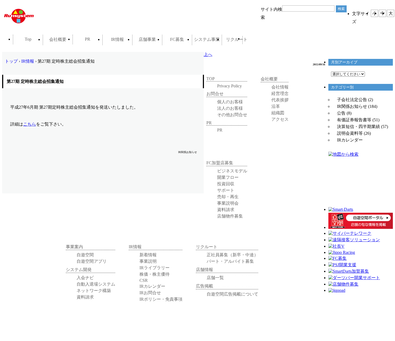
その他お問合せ (232, 114)
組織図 (277, 113)
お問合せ (257, 40)
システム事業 (207, 39)
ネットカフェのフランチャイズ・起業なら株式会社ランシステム (39, 16)
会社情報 (280, 87)
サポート (225, 190)
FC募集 (177, 39)
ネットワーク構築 (94, 290)
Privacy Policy (229, 86)
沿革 (275, 106)
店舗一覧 (215, 277)
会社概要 (57, 39)
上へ (208, 54)
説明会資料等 (350, 133)
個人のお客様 (230, 102)
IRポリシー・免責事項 (160, 299)
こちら (29, 124)
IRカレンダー (350, 140)
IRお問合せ (150, 292)
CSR (143, 280)
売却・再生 (228, 196)
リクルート (236, 39)
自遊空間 (85, 255)
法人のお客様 (230, 108)
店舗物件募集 (230, 216)
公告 (341, 113)
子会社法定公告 (352, 99)
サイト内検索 (271, 10)
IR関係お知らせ (352, 106)
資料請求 (225, 209)
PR (87, 39)
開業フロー (228, 177)
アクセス (280, 119)
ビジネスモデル (232, 171)
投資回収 (225, 184)
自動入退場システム (96, 284)
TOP (210, 78)
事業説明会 (228, 203)
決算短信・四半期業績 (358, 126)
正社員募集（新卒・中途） (232, 255)
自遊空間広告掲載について (232, 294)
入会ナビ (85, 277)
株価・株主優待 (154, 274)
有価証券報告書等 (354, 120)
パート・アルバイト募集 (230, 261)
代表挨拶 (280, 100)
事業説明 (148, 261)
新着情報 (148, 255)
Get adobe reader (79, 171)
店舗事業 (147, 39)
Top (28, 39)
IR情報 (117, 39)
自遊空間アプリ (92, 261)
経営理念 (280, 93)
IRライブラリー (154, 267)
